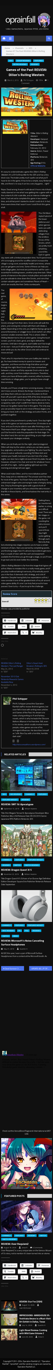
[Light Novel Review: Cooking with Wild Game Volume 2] (9, 1334)
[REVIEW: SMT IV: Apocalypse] (26, 775)
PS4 (26, 930)
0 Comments (37, 1247)
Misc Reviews (8, 930)
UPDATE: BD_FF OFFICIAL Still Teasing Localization (41, 968)
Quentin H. (24, 949)
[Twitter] (18, 741)
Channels (30, 794)
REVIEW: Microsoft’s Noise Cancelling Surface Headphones (22, 942)
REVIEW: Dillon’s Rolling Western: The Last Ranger (12, 664)
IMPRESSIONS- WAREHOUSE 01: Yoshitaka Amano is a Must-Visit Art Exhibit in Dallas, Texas (35, 1318)
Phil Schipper (28, 80)
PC (19, 930)
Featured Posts (14, 1196)
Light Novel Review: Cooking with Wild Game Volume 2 (33, 1332)
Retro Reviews (19, 64)
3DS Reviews (15, 794)
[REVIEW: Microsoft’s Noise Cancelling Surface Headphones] (26, 906)
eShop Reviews (23, 60)
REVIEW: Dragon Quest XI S (16, 870)
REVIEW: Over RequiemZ (15, 1244)
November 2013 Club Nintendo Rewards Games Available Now (12, 679)
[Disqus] (26, 1009)
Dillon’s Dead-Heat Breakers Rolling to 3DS (37, 664)
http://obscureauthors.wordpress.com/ (29, 744)
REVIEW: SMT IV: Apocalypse (17, 804)
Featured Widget (10, 799)
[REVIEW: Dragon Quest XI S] (26, 840)
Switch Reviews (32, 865)
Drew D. (41, 1337)
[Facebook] (14, 741)
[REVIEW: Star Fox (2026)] (9, 1306)
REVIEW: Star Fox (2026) (30, 1301)
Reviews (34, 64)
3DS (10, 60)
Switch (17, 865)
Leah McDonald (25, 1308)
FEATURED (38, 60)
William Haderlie (31, 808)
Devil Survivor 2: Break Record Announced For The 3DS (14, 968)
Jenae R (24, 1247)
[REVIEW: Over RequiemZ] (26, 1216)
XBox (15, 936)
